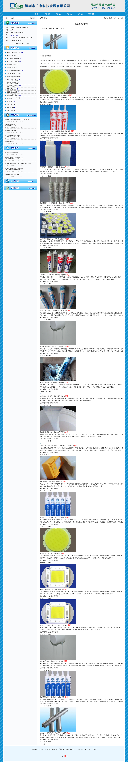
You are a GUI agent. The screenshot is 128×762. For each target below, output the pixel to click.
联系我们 (91, 14)
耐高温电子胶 (11, 104)
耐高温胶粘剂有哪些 (11, 152)
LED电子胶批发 (11, 89)
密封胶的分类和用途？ (12, 174)
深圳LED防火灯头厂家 (13, 98)
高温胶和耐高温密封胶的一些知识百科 (17, 119)
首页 (36, 14)
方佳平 (95, 749)
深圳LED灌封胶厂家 (13, 86)
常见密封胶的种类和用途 (13, 136)
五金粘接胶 (10, 101)
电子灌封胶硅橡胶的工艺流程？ (15, 169)
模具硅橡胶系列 (11, 64)
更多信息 (42, 744)
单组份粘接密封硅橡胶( (14, 74)
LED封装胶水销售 (12, 92)
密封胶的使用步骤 (10, 125)
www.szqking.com (16, 40)
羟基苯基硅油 (11, 110)
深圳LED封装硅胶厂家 (13, 52)
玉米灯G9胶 (10, 107)
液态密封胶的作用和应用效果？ (15, 158)
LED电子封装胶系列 (13, 61)
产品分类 (58, 14)
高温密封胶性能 (10, 141)
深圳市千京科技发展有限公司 (49, 102)
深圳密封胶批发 (11, 55)
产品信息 (48, 14)
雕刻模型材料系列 (12, 83)
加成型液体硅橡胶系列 (14, 77)
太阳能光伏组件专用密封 (14, 71)
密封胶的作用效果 (10, 130)
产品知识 (69, 14)
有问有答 (80, 14)
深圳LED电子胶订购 (13, 95)
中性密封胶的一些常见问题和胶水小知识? (18, 163)
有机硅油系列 (11, 68)
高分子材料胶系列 (12, 80)
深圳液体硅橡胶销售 (13, 58)
